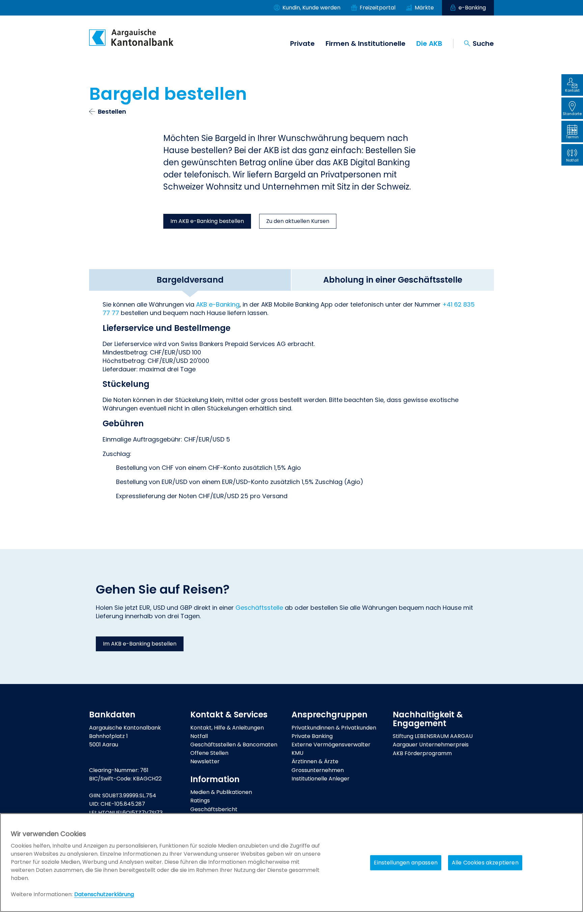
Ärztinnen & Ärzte (315, 761)
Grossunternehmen (318, 770)
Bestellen (112, 111)
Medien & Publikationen (221, 792)
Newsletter (205, 761)
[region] (291, 862)
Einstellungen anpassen (406, 862)
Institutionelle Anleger (321, 778)
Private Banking (312, 736)
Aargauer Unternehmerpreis (431, 744)
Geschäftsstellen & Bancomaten (233, 744)
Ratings (200, 800)
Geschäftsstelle (260, 607)
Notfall (199, 736)
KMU (297, 753)
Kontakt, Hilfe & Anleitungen (227, 728)
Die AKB (429, 43)
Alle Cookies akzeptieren (485, 862)
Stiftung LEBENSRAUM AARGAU (433, 736)
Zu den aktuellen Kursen (297, 221)
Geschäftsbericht (214, 809)
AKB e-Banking (218, 304)
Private (302, 43)
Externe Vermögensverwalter (331, 744)
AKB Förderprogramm (422, 753)
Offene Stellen (209, 753)
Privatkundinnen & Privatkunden (334, 728)
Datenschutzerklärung (104, 894)
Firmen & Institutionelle (366, 43)
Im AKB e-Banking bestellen (207, 221)
